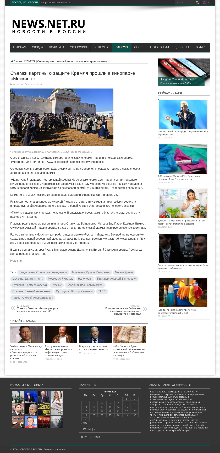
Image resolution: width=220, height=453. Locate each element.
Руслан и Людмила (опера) (29, 285)
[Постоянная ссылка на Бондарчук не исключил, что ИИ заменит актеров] (95, 342)
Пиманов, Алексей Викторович (116, 278)
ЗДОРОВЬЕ (182, 47)
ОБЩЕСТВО (101, 47)
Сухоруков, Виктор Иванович (74, 291)
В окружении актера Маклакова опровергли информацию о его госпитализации (58, 351)
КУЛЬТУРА (121, 47)
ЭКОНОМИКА (79, 47)
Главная (19, 47)
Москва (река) (124, 272)
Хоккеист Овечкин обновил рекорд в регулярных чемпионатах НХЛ (37, 308)
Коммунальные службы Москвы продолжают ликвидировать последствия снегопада (123, 310)
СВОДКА (37, 47)
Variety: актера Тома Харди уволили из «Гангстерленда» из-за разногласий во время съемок (26, 352)
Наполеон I (85, 278)
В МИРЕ (201, 47)
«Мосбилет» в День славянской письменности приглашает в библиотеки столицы (129, 351)
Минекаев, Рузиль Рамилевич (91, 272)
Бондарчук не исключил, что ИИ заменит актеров (93, 348)
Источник (16, 260)
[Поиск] (197, 2)
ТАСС (102, 291)
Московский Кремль (60, 278)
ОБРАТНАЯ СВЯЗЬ (91, 437)
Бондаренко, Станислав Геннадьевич (43, 272)
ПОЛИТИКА (56, 47)
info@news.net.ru (190, 425)
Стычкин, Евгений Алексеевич (31, 291)
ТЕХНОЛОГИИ (159, 47)
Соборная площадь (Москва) (85, 285)
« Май (84, 423)
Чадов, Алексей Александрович (32, 297)
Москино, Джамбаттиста (27, 278)
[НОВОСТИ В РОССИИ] (49, 33)
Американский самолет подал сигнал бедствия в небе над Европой (74, 2)
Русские (57, 285)
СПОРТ (139, 47)
